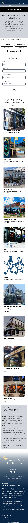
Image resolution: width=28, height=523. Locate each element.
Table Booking (21, 44)
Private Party (21, 48)
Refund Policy (5, 517)
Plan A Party (9, 41)
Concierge (7, 48)
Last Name (5, 68)
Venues (19, 9)
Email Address (6, 74)
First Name (5, 62)
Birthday (7, 44)
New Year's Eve (11, 9)
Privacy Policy (5, 519)
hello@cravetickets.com (14, 478)
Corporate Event (14, 51)
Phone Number (6, 81)
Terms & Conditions (7, 515)
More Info (14, 119)
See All (14, 105)
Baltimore (21, 3)
